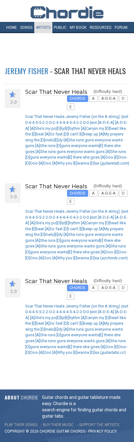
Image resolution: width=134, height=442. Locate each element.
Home (11, 27)
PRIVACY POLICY (102, 431)
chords (77, 431)
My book (78, 27)
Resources (100, 27)
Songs (26, 27)
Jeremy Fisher (26, 70)
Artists (43, 27)
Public (60, 27)
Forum (121, 27)
